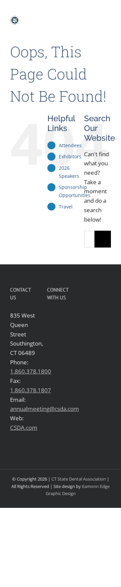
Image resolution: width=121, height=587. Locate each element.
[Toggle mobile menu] (108, 19)
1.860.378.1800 (30, 371)
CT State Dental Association (78, 479)
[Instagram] (50, 328)
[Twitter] (61, 315)
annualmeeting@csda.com (44, 409)
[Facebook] (50, 315)
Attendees (70, 145)
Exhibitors (70, 156)
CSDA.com (23, 427)
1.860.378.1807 (30, 390)
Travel (66, 206)
